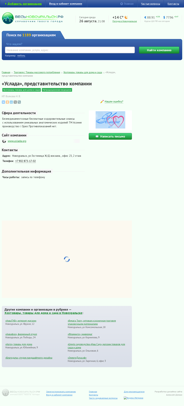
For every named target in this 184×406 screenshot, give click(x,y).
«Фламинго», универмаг (80, 334)
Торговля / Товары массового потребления (37, 72)
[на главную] (32, 23)
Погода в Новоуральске (124, 21)
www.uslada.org (17, 141)
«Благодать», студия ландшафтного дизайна (28, 357)
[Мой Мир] (11, 102)
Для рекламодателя (134, 391)
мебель (21, 55)
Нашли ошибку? (114, 101)
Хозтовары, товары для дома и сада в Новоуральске (43, 313)
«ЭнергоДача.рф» (77, 357)
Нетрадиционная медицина (57, 89)
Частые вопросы (150, 3)
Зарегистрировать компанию (61, 391)
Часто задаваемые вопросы (103, 398)
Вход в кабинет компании (59, 394)
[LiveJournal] (19, 102)
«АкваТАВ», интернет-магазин (20, 320)
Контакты (173, 3)
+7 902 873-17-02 (25, 161)
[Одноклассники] (7, 102)
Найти (159, 50)
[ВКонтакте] (3, 102)
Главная (129, 3)
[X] (15, 102)
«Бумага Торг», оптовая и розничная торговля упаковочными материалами (92, 322)
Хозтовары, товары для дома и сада (82, 72)
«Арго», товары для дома (18, 344)
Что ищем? (14, 44)
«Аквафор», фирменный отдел (21, 334)
